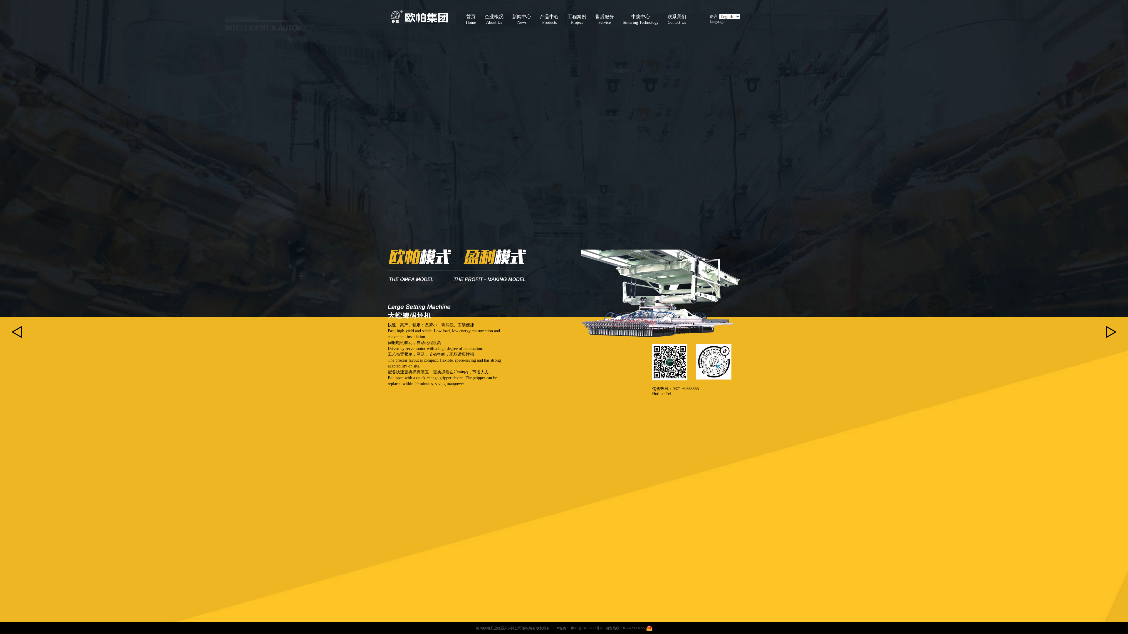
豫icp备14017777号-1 (586, 628)
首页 (471, 19)
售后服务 (604, 19)
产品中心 (549, 19)
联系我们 (676, 19)
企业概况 (494, 19)
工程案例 (577, 19)
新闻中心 (521, 19)
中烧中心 (641, 19)
